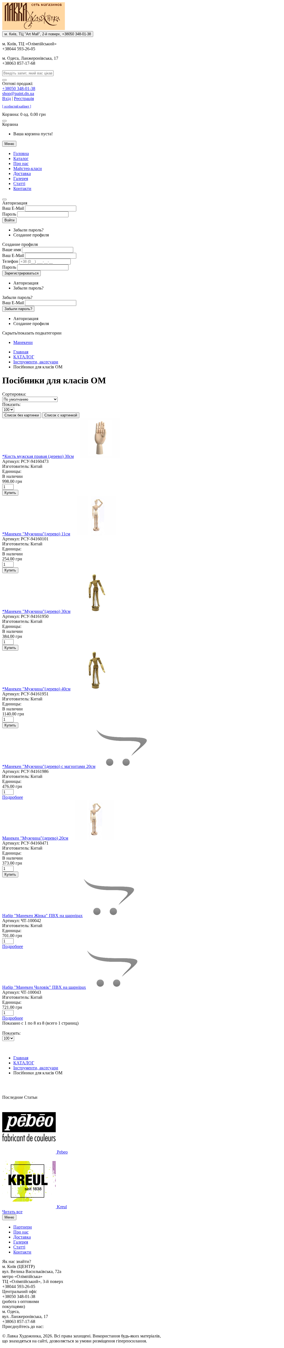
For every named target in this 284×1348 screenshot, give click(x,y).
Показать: (11, 404)
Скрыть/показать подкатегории (32, 333)
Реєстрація (24, 98)
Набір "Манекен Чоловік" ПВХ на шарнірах (44, 987)
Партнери (22, 1227)
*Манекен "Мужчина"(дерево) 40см (36, 689)
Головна (21, 153)
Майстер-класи (27, 168)
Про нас (21, 163)
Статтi (19, 183)
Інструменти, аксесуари (35, 362)
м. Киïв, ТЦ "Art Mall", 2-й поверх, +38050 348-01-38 (47, 34)
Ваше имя (11, 249)
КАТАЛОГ (23, 357)
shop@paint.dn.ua (18, 93)
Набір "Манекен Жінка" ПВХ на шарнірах (42, 915)
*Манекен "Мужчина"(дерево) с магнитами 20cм (48, 766)
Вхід (6, 98)
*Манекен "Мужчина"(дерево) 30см (36, 611)
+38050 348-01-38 (18, 88)
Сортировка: (14, 394)
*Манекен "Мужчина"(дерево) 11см (36, 533)
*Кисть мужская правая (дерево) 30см (38, 456)
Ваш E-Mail (13, 208)
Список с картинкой (60, 415)
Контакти (22, 188)
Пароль (9, 214)
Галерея (20, 178)
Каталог (21, 158)
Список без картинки (21, 415)
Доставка (22, 173)
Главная (20, 352)
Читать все (12, 1211)
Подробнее (12, 797)
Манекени (23, 342)
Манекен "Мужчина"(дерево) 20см (35, 838)
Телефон (10, 261)
